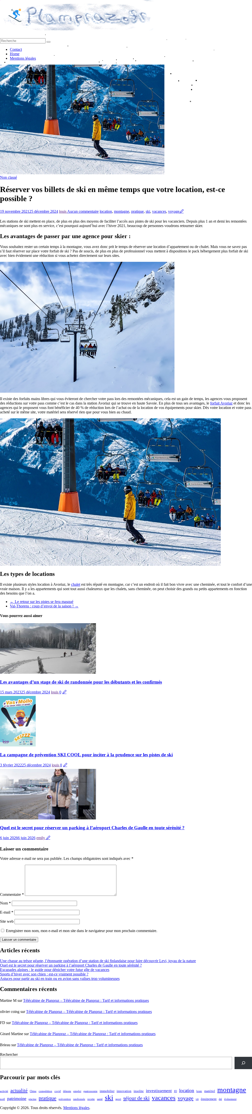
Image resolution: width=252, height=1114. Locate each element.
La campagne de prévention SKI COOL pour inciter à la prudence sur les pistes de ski (86, 754)
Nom (5, 903)
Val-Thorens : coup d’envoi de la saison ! (44, 606)
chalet (75, 584)
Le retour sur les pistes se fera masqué (41, 602)
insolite (139, 1091)
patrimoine (16, 1098)
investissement (159, 1090)
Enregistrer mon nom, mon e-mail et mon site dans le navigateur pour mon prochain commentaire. (81, 931)
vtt (197, 1099)
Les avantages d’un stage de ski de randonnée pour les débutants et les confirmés (81, 682)
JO (175, 1091)
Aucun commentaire (83, 211)
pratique (137, 211)
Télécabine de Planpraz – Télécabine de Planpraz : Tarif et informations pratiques (86, 1000)
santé (100, 1099)
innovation (124, 1091)
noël (2, 1099)
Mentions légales (23, 58)
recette (91, 1099)
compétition (45, 1091)
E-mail (6, 912)
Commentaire (12, 894)
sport (118, 1099)
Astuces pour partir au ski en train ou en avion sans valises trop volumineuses (60, 978)
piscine (32, 1099)
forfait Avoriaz (221, 403)
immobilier (107, 1091)
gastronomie (90, 1091)
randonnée (79, 1099)
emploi (77, 1091)
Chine (33, 1091)
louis (63, 211)
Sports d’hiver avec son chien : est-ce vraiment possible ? (44, 974)
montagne (121, 211)
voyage (173, 211)
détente (67, 1091)
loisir (199, 1091)
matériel (209, 1091)
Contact (16, 49)
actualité (19, 1090)
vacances (159, 211)
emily (41, 838)
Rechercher (9, 1054)
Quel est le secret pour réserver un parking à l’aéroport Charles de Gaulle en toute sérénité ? (92, 827)
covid (57, 1091)
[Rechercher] (243, 1063)
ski (148, 211)
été (220, 1099)
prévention (65, 1099)
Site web (7, 921)
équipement (209, 1099)
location (106, 211)
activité (4, 1091)
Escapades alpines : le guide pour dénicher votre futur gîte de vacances (54, 970)
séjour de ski (136, 1098)
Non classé (8, 177)
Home (14, 54)
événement (230, 1099)
